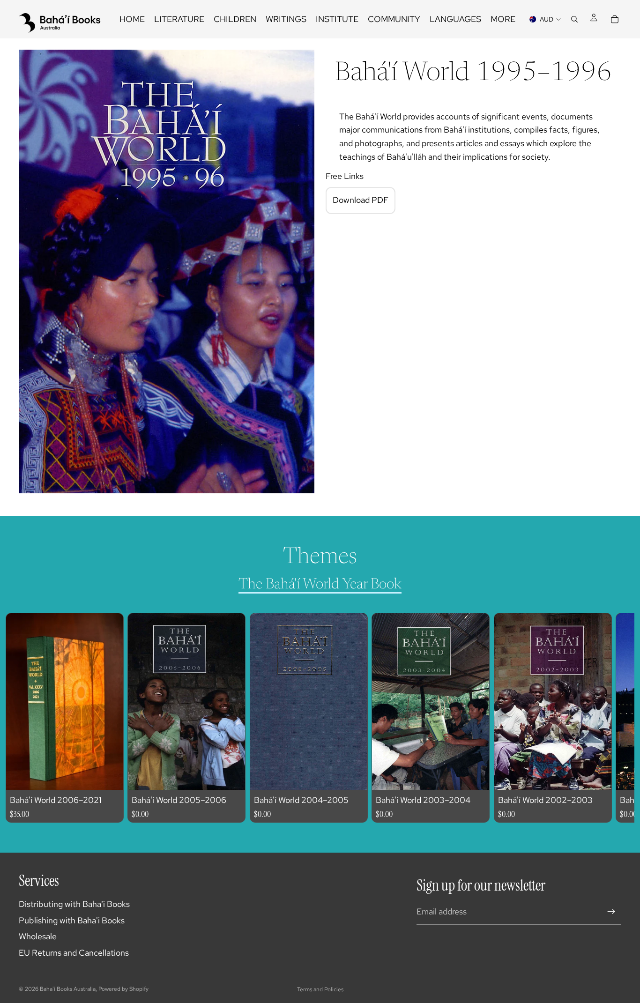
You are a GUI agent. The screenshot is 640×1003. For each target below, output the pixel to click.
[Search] (574, 19)
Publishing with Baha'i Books (72, 920)
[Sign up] (611, 911)
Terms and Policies (320, 989)
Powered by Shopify (123, 989)
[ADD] (109, 774)
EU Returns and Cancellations (74, 952)
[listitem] (503, 19)
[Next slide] (605, 717)
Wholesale (38, 936)
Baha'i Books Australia (68, 989)
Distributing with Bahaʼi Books (74, 904)
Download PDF (360, 200)
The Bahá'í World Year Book (320, 584)
